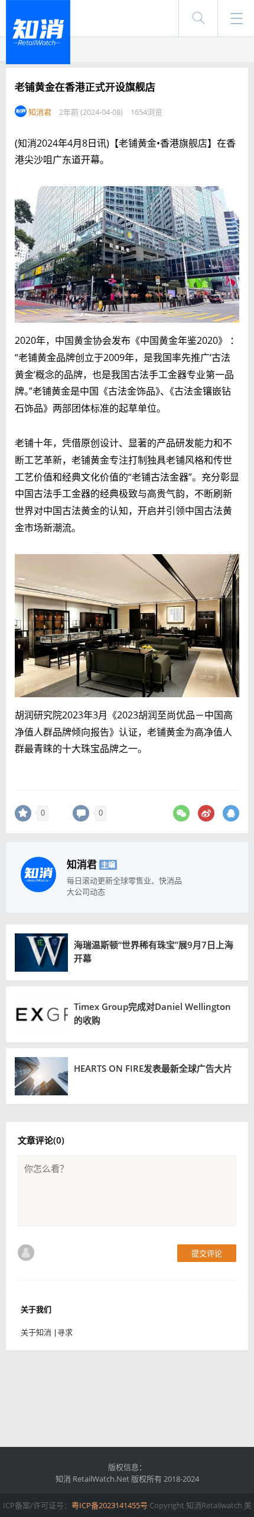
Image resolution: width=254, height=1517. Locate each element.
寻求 (65, 1332)
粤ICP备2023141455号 (109, 1505)
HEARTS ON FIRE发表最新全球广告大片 (153, 1068)
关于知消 (36, 1332)
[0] (23, 813)
